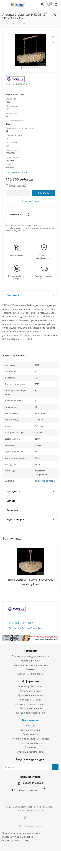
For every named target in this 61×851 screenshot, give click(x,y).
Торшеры (30, 747)
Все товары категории (21, 622)
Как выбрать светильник (30, 712)
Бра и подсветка (30, 729)
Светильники (30, 734)
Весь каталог (30, 720)
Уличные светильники (30, 751)
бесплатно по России (45, 480)
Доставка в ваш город (30, 695)
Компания (30, 650)
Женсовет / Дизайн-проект (30, 703)
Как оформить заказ (30, 686)
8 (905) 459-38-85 (33, 783)
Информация (30, 681)
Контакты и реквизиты (30, 673)
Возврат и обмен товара (16, 277)
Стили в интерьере (30, 708)
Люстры (30, 725)
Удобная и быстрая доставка (43, 277)
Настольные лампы (30, 742)
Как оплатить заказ (30, 690)
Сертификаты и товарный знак (30, 664)
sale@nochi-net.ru (27, 790)
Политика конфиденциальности (30, 656)
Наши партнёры (30, 660)
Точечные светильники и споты (30, 738)
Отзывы (30, 669)
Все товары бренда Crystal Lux (25, 628)
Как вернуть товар (30, 699)
